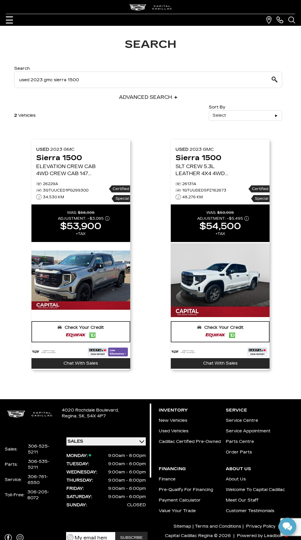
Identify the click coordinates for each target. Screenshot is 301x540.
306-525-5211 (38, 449)
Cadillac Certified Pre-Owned (190, 441)
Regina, (70, 416)
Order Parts (239, 452)
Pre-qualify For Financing (186, 489)
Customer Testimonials (250, 510)
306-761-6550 (38, 479)
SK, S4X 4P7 (92, 416)
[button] (80, 331)
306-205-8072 (38, 495)
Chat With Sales (80, 363)
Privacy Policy (260, 526)
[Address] (269, 20)
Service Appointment (248, 431)
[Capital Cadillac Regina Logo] (150, 7)
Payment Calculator (180, 500)
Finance (167, 479)
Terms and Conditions (218, 526)
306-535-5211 (38, 464)
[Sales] (279, 20)
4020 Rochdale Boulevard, (90, 410)
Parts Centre (240, 441)
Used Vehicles (173, 431)
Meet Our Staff (242, 500)
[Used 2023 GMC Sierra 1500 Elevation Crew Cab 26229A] (80, 280)
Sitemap (182, 526)
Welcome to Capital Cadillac (255, 489)
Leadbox (273, 535)
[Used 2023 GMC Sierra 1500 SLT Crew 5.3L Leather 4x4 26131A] (220, 280)
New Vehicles (173, 420)
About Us (236, 479)
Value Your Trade (177, 510)
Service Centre (242, 420)
